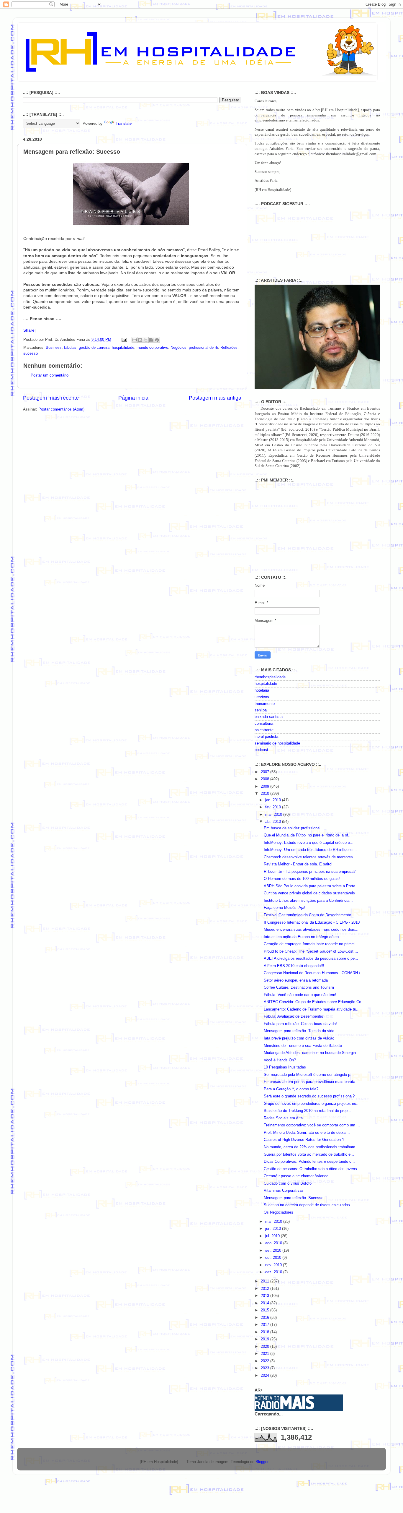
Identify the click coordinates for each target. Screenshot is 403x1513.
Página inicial (134, 398)
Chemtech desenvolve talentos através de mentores (308, 857)
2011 (265, 1281)
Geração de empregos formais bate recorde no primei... (311, 944)
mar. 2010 (274, 815)
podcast (261, 750)
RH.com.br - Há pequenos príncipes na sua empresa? (310, 872)
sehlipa (261, 710)
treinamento (265, 704)
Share (29, 330)
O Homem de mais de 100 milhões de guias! (302, 879)
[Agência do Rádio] (285, 1408)
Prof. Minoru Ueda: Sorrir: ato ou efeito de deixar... (307, 1133)
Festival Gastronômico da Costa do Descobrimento (307, 915)
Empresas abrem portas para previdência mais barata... (311, 1082)
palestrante (264, 730)
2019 (265, 1339)
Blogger (261, 1462)
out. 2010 (273, 1258)
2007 (265, 772)
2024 (265, 1375)
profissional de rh (203, 348)
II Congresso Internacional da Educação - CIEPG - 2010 (312, 922)
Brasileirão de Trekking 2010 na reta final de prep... (307, 1111)
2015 (265, 1310)
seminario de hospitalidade (277, 743)
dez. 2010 (274, 1272)
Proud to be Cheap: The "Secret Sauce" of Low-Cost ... (311, 951)
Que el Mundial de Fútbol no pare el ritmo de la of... (308, 835)
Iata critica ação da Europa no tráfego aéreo (301, 937)
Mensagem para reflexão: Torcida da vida (299, 1031)
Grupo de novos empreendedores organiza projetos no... (312, 1104)
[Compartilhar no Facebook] (151, 340)
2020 (265, 1347)
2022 (265, 1361)
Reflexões (228, 348)
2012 (265, 1289)
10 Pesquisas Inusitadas (285, 1067)
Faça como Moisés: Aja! (284, 908)
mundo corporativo (152, 348)
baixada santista (269, 717)
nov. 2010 (274, 1265)
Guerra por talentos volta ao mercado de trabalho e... (309, 1154)
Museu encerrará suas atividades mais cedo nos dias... (311, 929)
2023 (265, 1368)
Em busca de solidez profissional (292, 828)
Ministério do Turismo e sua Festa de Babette (303, 1046)
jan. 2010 (273, 800)
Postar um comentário (49, 375)
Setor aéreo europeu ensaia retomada (296, 980)
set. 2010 (273, 1250)
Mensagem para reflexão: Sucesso (293, 1198)
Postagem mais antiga (215, 398)
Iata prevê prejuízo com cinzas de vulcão (299, 1038)
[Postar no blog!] (140, 340)
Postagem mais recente (51, 398)
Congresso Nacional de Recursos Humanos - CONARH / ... (314, 973)
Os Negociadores (278, 1212)
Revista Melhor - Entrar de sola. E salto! (298, 864)
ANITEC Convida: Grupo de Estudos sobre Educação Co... (314, 1002)
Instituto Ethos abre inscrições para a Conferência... (308, 901)
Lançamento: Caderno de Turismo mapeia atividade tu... (312, 1009)
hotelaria (262, 690)
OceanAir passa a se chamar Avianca (296, 1176)
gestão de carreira (94, 348)
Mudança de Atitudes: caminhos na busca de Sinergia (310, 1053)
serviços (262, 697)
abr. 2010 (273, 822)
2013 (265, 1296)
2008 (265, 779)
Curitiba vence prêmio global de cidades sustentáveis (309, 893)
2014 (265, 1303)
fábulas (70, 348)
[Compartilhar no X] (146, 340)
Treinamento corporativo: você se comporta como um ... (312, 1125)
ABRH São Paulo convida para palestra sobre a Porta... (311, 886)
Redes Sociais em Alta (283, 1118)
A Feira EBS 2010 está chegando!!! (294, 966)
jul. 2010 (273, 1236)
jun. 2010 (273, 1229)
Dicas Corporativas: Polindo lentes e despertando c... (309, 1162)
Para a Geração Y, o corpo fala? (291, 1089)
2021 (265, 1354)
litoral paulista (266, 736)
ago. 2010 (274, 1243)
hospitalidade (123, 348)
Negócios (178, 348)
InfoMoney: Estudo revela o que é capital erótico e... (308, 843)
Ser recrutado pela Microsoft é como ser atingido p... (309, 1075)
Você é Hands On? (280, 1060)
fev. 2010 (273, 807)
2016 (265, 1318)
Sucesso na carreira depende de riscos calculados (307, 1205)
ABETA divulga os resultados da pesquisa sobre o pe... (311, 958)
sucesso (30, 353)
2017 (265, 1325)
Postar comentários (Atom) (61, 409)
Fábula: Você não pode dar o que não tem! (300, 995)
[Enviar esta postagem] (124, 340)
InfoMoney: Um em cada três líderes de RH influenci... (310, 850)
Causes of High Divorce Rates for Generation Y (304, 1140)
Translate (124, 123)
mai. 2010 (274, 1222)
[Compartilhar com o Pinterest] (157, 340)
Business (54, 348)
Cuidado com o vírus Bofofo (288, 1183)
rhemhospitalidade (270, 677)
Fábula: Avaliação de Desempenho (293, 1016)
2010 (265, 794)
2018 (265, 1332)
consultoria (264, 723)
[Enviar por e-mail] (134, 340)
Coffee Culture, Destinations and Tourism (299, 987)
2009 (265, 786)
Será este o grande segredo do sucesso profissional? (309, 1096)
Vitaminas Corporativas (284, 1190)
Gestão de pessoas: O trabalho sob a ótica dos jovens (310, 1169)
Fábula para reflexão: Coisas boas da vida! (300, 1024)
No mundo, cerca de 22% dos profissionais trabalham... (311, 1147)
